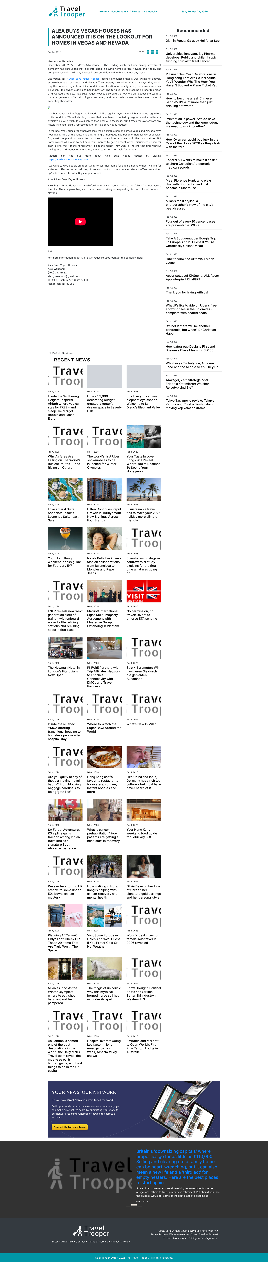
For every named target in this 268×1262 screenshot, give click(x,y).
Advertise (67, 1226)
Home (103, 11)
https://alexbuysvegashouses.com (68, 159)
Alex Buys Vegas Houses (84, 78)
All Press (135, 11)
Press (55, 1226)
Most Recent (118, 11)
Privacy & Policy (120, 1226)
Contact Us (151, 11)
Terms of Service (98, 1226)
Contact (80, 1226)
